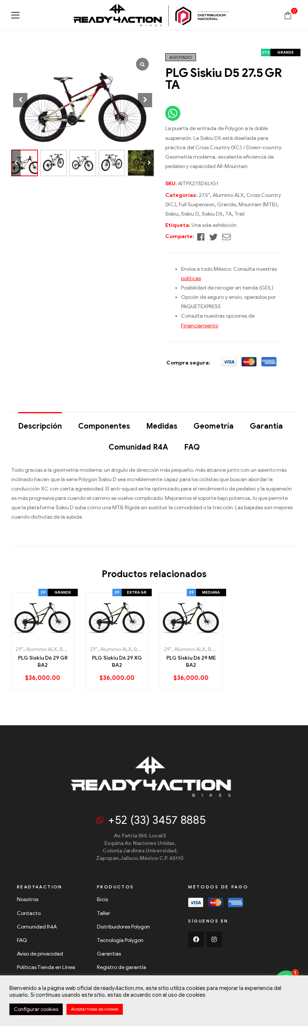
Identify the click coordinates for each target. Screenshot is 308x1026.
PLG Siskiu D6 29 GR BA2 (43, 662)
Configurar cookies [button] (36, 1009)
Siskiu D (190, 214)
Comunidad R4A (138, 447)
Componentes (104, 426)
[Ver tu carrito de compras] (288, 15)
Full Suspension (196, 204)
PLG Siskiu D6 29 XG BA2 (117, 662)
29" (19, 649)
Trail (239, 214)
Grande (226, 204)
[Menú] (15, 15)
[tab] (40, 422)
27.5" (204, 195)
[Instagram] (214, 939)
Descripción (40, 426)
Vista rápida (58, 636)
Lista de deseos (44, 636)
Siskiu (171, 214)
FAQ (192, 447)
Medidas (161, 426)
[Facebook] (196, 939)
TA (228, 214)
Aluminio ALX (228, 195)
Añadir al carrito (28, 636)
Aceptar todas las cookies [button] (94, 1009)
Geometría (213, 426)
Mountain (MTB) (258, 204)
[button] (149, 163)
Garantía (266, 426)
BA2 (64, 649)
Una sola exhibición (214, 225)
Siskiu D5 (212, 214)
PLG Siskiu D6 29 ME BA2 (191, 662)
